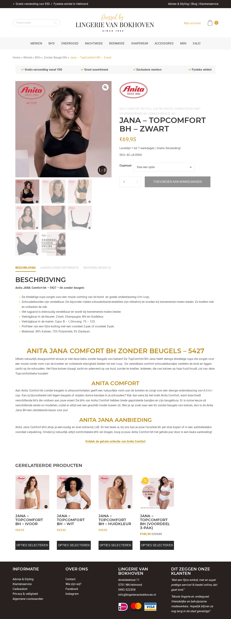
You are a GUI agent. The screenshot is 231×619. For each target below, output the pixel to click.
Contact (71, 579)
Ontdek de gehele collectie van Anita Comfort (115, 441)
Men (183, 43)
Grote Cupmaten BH (179, 109)
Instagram (72, 594)
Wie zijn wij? (74, 584)
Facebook (72, 589)
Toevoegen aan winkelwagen (177, 181)
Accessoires (164, 43)
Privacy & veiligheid (25, 594)
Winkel (27, 57)
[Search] (56, 22)
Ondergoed (69, 43)
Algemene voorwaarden (28, 599)
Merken (36, 43)
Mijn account (192, 23)
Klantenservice (208, 4)
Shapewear (139, 43)
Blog (194, 4)
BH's (38, 57)
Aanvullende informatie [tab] (59, 267)
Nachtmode (94, 43)
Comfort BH (136, 109)
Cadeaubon (20, 589)
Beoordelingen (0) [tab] (97, 267)
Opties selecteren (32, 545)
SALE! (197, 43)
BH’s (52, 43)
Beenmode (117, 43)
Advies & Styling (178, 4)
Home (16, 57)
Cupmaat (125, 165)
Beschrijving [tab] (25, 267)
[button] (105, 87)
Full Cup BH (154, 109)
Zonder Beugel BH (55, 57)
